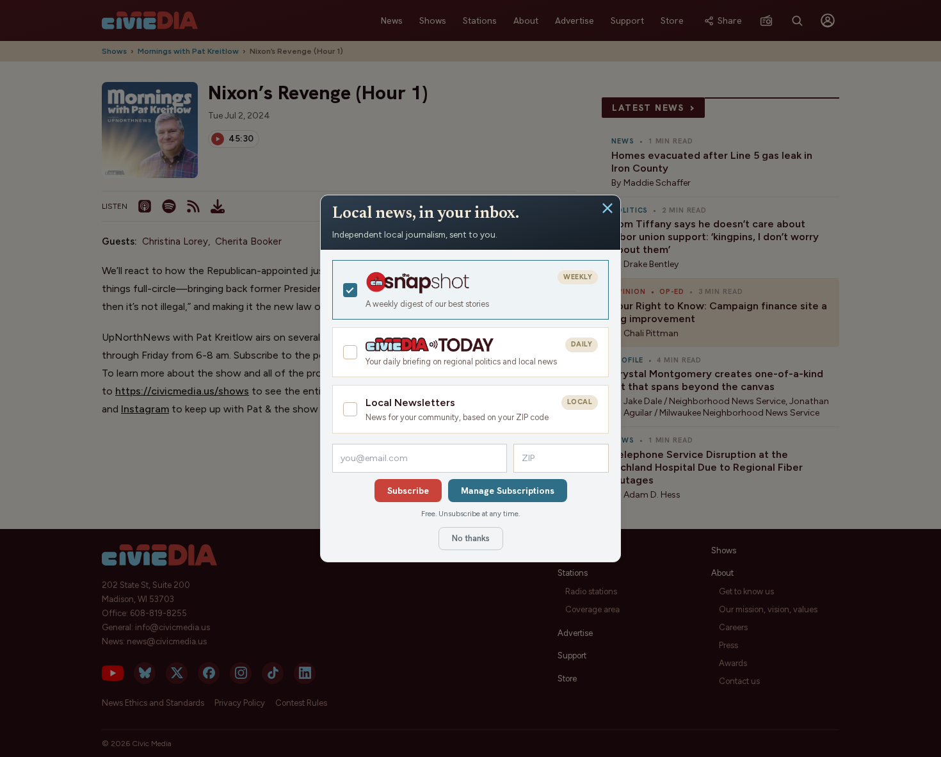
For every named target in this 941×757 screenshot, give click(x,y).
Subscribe (408, 490)
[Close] (607, 208)
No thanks (471, 538)
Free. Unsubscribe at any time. (470, 513)
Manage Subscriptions (507, 490)
